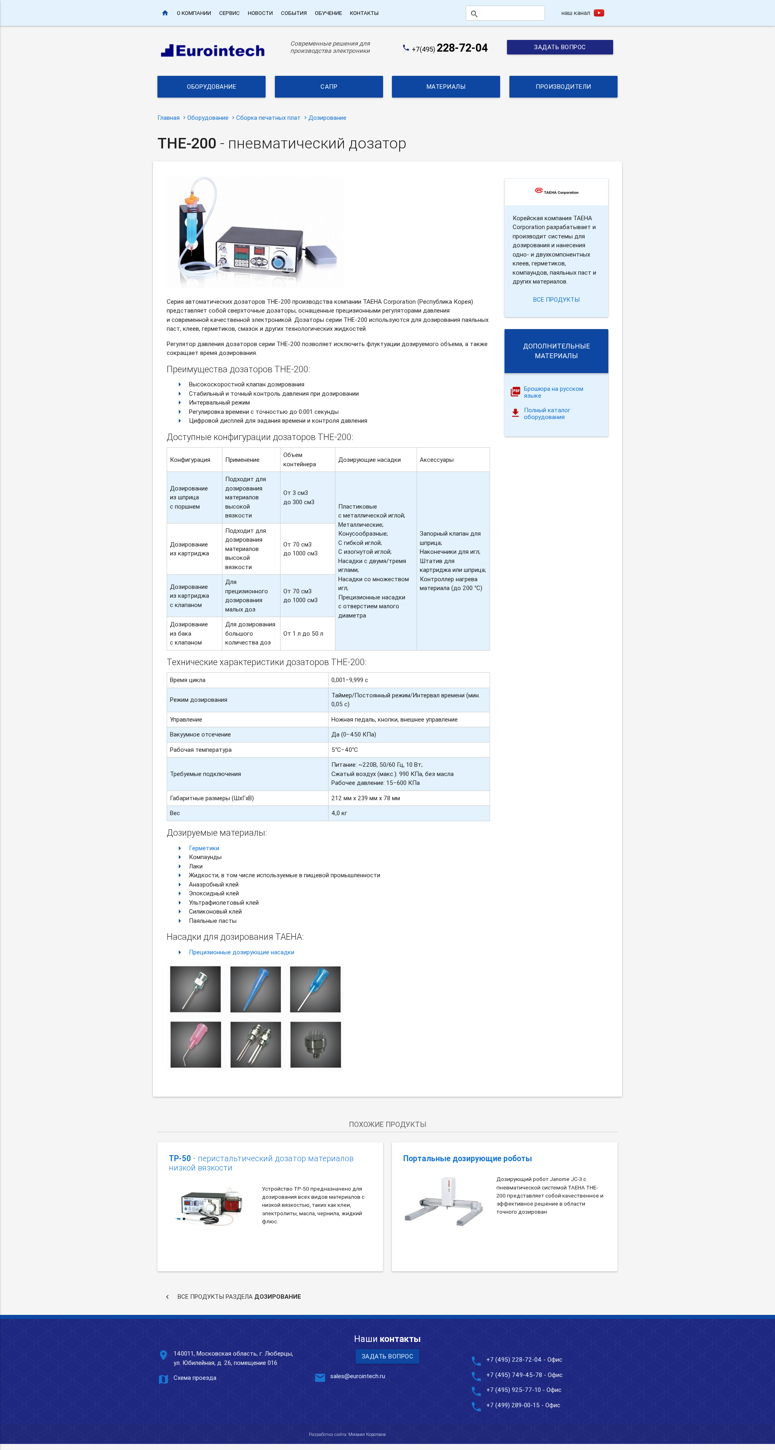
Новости (260, 13)
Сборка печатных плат (268, 117)
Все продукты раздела (232, 1297)
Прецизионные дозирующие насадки (241, 952)
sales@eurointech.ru (357, 1376)
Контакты (364, 13)
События (294, 13)
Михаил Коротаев (366, 1434)
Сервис (229, 13)
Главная (168, 117)
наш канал (575, 13)
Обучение (328, 13)
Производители (563, 86)
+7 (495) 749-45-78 (514, 1375)
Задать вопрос (560, 47)
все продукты (556, 299)
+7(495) (450, 49)
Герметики (204, 848)
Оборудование (211, 86)
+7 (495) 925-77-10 (514, 1390)
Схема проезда (195, 1377)
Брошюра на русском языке (553, 392)
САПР (328, 86)
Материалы (446, 86)
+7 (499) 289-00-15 (513, 1405)
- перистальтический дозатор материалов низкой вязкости (261, 1163)
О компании (194, 13)
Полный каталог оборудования (547, 414)
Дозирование (327, 117)
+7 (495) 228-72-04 (514, 1359)
